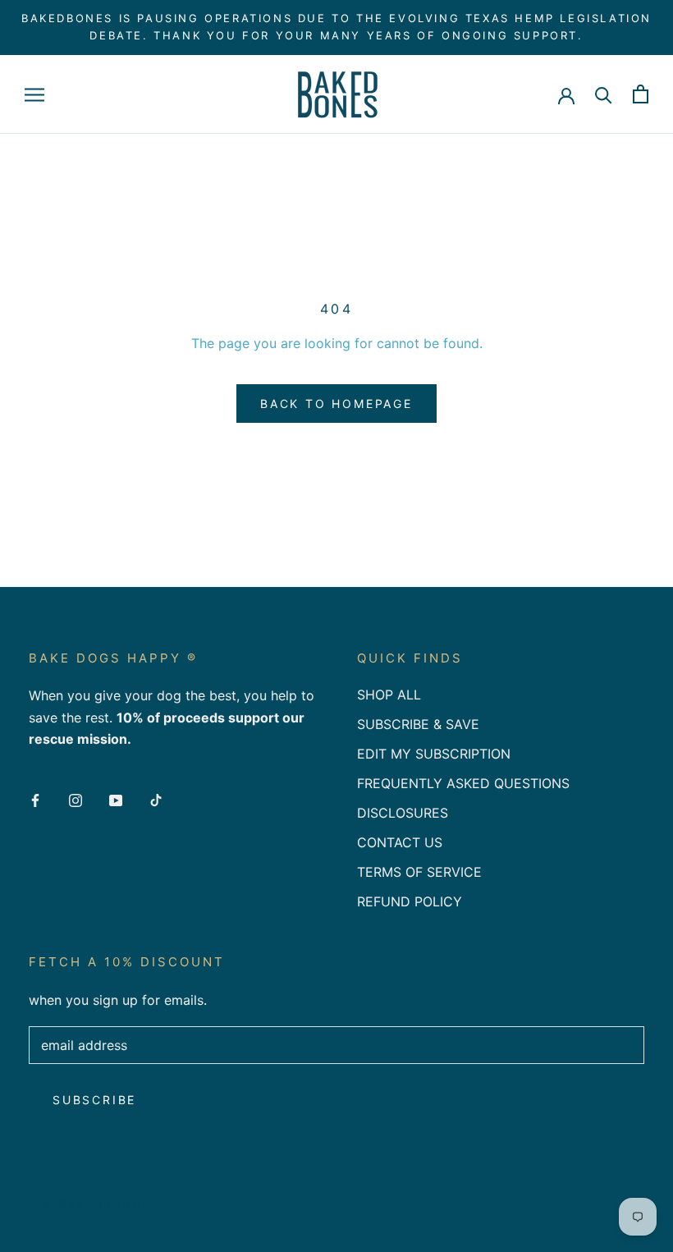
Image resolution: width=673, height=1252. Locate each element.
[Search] (603, 94)
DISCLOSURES (402, 813)
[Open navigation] (34, 94)
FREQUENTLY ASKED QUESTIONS (463, 783)
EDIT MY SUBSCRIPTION (433, 753)
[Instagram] (75, 798)
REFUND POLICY (409, 901)
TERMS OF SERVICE (419, 872)
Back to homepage (336, 403)
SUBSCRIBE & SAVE (418, 724)
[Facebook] (35, 798)
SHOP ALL (389, 694)
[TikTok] (156, 798)
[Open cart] (640, 94)
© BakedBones (95, 1204)
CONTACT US (399, 842)
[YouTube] (115, 798)
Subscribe (94, 1100)
